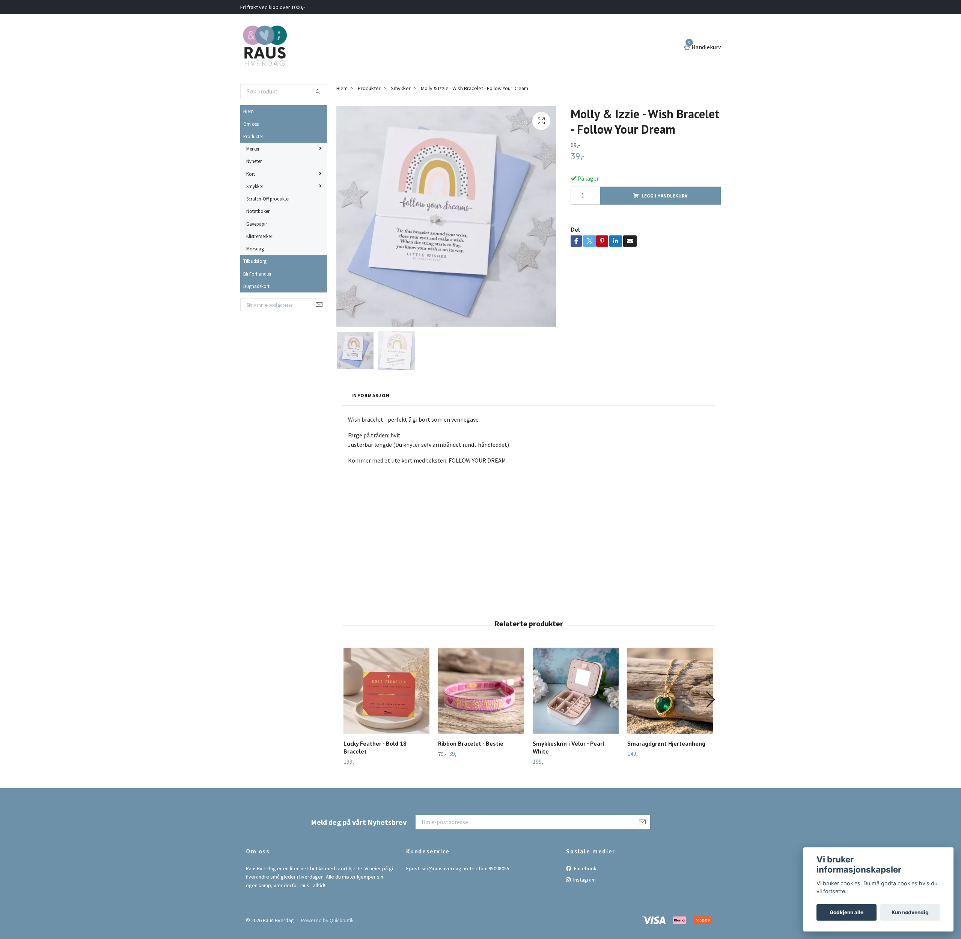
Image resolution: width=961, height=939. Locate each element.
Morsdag (255, 249)
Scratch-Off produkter (268, 199)
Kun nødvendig (910, 912)
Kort (250, 174)
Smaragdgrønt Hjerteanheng (666, 743)
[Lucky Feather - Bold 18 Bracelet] (386, 691)
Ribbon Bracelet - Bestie (470, 743)
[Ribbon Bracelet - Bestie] (481, 691)
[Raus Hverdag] (264, 47)
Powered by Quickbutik (327, 920)
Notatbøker (258, 211)
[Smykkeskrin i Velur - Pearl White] (576, 691)
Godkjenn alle (846, 912)
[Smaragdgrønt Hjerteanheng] (670, 691)
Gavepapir (256, 224)
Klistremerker (259, 236)
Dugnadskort (256, 286)
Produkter (253, 136)
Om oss (251, 124)
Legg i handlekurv (664, 196)
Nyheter (254, 161)
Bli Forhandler (257, 274)
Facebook (584, 868)
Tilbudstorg (255, 261)
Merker (252, 149)
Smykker (254, 186)
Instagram (584, 879)
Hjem (248, 111)
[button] (710, 699)
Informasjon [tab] (370, 395)
